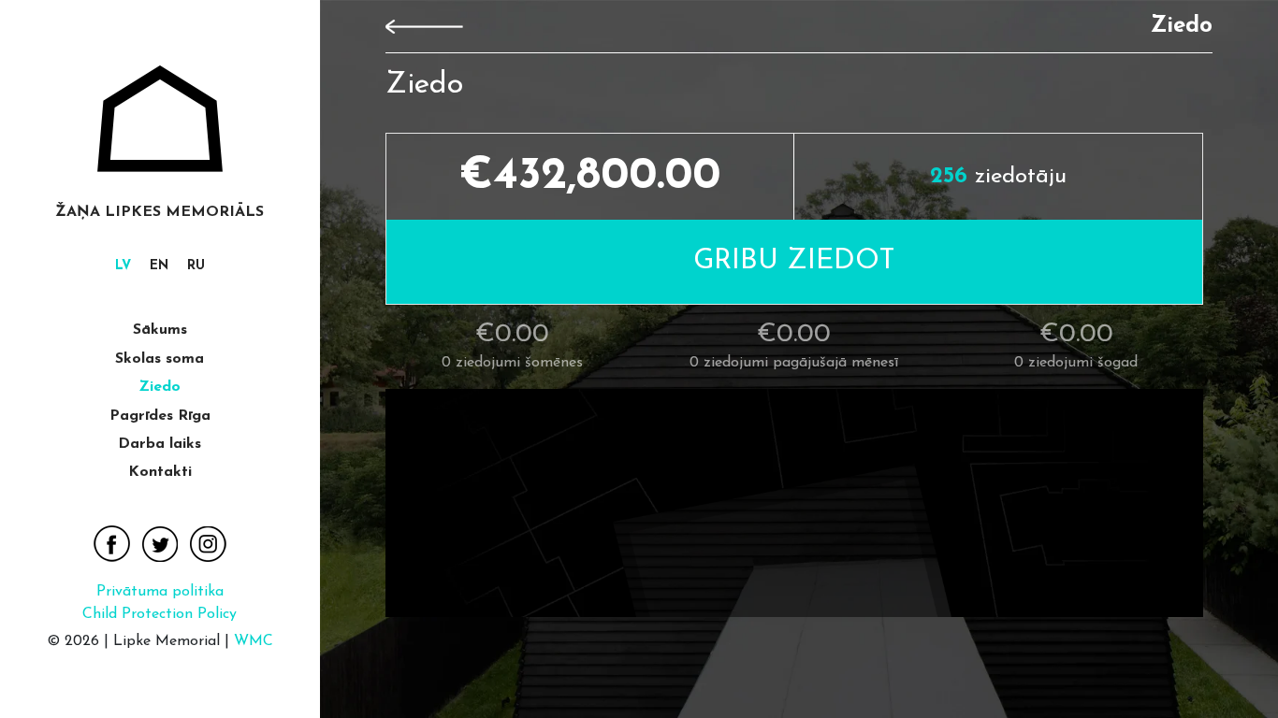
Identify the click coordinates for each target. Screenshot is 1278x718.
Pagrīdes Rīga (160, 416)
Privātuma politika (160, 591)
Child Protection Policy (159, 614)
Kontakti (160, 472)
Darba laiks (159, 444)
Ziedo (159, 387)
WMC (253, 641)
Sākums (160, 330)
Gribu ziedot (794, 261)
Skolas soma (159, 359)
